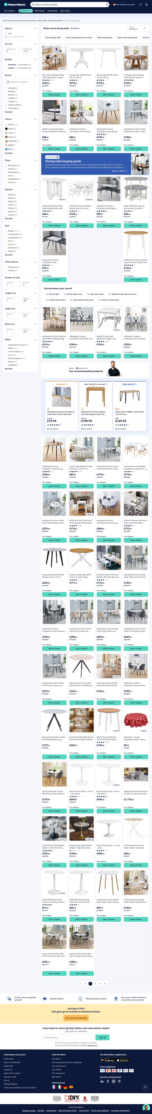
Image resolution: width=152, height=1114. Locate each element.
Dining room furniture (29, 20)
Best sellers (56, 1077)
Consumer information (120, 1110)
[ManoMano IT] (60, 1087)
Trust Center (84, 1110)
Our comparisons (59, 1066)
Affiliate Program (10, 1084)
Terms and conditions (100, 1110)
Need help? (8, 1066)
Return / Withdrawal (12, 1062)
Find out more (92, 1045)
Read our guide (118, 171)
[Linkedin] (102, 1081)
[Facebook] (108, 1081)
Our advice (56, 1059)
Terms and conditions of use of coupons (20, 1087)
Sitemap (41, 1110)
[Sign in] (140, 4)
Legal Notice (51, 1110)
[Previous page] (85, 984)
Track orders (9, 1059)
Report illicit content (12, 1073)
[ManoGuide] (146, 1108)
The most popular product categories (67, 1062)
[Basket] (146, 4)
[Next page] (105, 984)
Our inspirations (58, 1073)
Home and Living (14, 20)
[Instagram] (113, 1081)
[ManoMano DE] (65, 1087)
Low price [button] (60, 384)
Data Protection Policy (67, 1110)
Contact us (8, 1069)
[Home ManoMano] (15, 4)
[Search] (33, 4)
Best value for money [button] (94, 384)
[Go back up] (145, 1087)
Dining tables (42, 20)
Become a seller (10, 1077)
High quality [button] (128, 384)
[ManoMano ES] (71, 1087)
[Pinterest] (119, 1081)
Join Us (6, 1080)
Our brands (56, 1069)
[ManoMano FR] (54, 1087)
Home (5, 20)
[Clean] (106, 4)
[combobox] (137, 28)
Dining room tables (55, 20)
